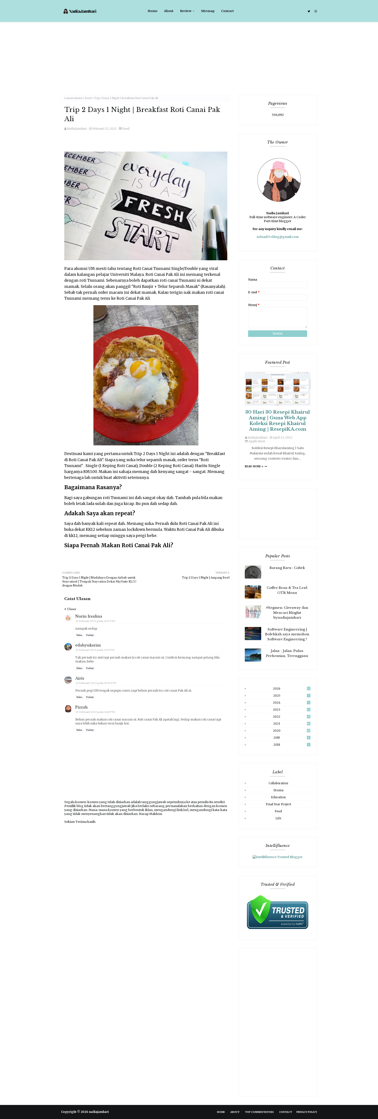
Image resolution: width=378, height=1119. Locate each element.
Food (88, 98)
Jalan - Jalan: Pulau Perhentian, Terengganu (287, 653)
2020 (291, 731)
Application (256, 441)
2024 (291, 703)
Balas (79, 635)
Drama (278, 790)
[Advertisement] (189, 55)
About (235, 1112)
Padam (90, 635)
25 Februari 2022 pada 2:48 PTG (95, 712)
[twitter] (308, 11)
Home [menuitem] (153, 11)
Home (221, 1112)
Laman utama (73, 98)
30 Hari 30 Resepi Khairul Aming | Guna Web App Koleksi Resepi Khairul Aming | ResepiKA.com (277, 420)
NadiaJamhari (77, 129)
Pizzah (81, 707)
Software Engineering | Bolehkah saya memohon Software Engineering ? (287, 634)
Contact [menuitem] (227, 11)
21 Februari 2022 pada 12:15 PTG (95, 621)
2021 (291, 724)
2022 (291, 717)
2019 (291, 738)
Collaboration (278, 783)
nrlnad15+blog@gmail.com (278, 237)
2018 (291, 745)
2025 (291, 696)
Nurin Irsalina (88, 616)
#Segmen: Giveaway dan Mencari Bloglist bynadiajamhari (287, 613)
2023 (291, 710)
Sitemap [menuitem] (208, 11)
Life (278, 818)
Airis (79, 678)
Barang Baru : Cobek (287, 568)
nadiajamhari (99, 1112)
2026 (291, 689)
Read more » (254, 466)
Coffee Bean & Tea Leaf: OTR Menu (287, 590)
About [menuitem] (168, 11)
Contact (285, 1112)
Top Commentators (259, 1112)
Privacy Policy (306, 1112)
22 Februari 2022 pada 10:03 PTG (95, 683)
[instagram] (315, 11)
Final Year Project (278, 804)
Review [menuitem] (185, 11)
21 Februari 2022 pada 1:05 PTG (95, 650)
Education (278, 797)
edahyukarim (88, 645)
